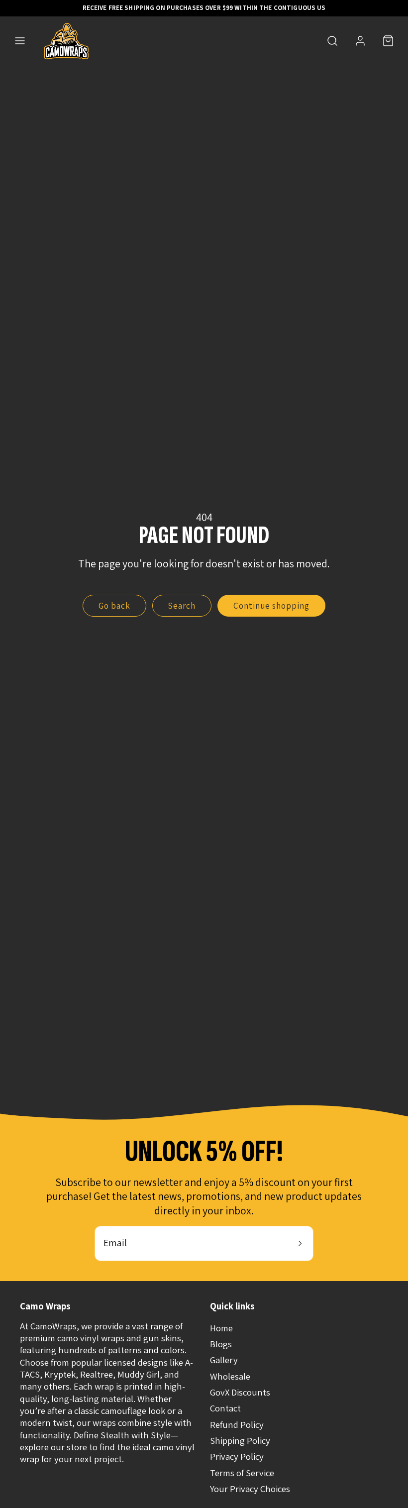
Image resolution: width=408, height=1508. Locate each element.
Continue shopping (271, 605)
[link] (360, 41)
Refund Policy (237, 1424)
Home (221, 1328)
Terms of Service (242, 1473)
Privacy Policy (237, 1456)
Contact (225, 1408)
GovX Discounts (240, 1392)
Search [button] (182, 605)
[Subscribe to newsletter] (300, 1243)
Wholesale (230, 1376)
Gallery (224, 1360)
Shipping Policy (240, 1440)
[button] (20, 41)
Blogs (221, 1344)
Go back (114, 605)
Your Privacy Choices (250, 1489)
